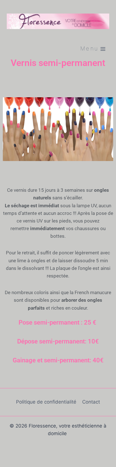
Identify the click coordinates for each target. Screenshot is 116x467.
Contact (91, 402)
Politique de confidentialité (46, 402)
